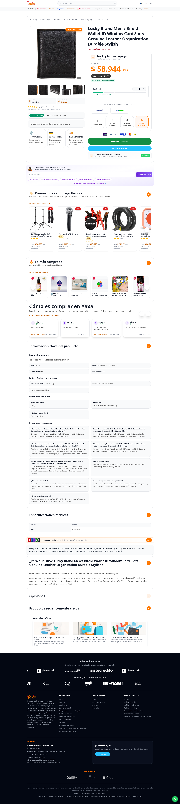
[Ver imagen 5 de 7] (78, 90)
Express (51, 9)
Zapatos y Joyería (46, 19)
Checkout (95, 705)
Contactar (102, 754)
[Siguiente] (146, 287)
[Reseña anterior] (141, 313)
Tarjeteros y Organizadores (90, 19)
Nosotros (62, 722)
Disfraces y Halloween (125, 9)
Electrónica (112, 9)
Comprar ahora (119, 141)
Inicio (30, 19)
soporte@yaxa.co (39, 757)
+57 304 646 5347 (48, 760)
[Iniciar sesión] (146, 3)
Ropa (36, 19)
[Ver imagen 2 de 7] (44, 90)
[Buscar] (115, 3)
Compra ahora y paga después (70, 711)
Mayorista (60, 9)
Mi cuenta (95, 708)
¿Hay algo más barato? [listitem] (86, 179)
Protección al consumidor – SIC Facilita (137, 717)
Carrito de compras (98, 702)
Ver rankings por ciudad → (38, 272)
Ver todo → (148, 9)
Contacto (127, 699)
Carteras (105, 19)
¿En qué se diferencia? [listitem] (103, 179)
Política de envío (130, 702)
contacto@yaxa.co (40, 754)
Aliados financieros (65, 714)
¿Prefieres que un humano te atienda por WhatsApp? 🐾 (90, 183)
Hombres (57, 19)
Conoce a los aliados (108, 665)
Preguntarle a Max (144, 174)
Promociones (41, 9)
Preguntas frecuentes (66, 725)
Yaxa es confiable (65, 720)
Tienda (94, 699)
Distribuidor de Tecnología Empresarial (73, 728)
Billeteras (75, 19)
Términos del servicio (131, 714)
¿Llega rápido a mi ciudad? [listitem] (49, 179)
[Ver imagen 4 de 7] (66, 90)
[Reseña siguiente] (148, 313)
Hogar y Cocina (100, 9)
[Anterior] (33, 287)
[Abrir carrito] (150, 3)
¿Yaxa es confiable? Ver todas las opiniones (44, 315)
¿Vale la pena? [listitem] (33, 179)
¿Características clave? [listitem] (69, 179)
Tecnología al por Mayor (67, 731)
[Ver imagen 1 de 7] (33, 90)
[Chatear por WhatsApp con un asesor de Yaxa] (175, 799)
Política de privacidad (131, 705)
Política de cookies (130, 708)
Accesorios (66, 19)
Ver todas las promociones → (39, 203)
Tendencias (71, 9)
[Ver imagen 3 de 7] (55, 90)
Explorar (62, 702)
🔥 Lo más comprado (84, 9)
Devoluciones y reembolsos (133, 711)
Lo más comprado (65, 708)
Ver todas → (143, 618)
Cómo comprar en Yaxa (67, 717)
